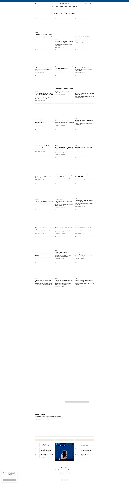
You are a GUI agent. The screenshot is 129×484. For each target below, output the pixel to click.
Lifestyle (36, 32)
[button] (39, 423)
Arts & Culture (37, 119)
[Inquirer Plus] (64, 3)
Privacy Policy (12, 476)
